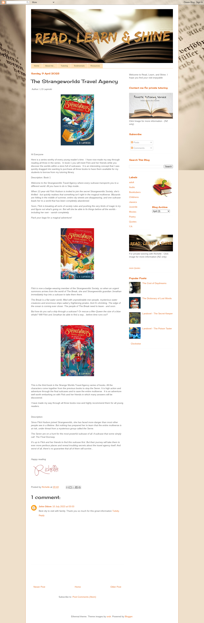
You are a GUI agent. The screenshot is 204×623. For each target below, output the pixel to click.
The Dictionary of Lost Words (157, 298)
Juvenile (133, 207)
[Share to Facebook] (76, 487)
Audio (132, 187)
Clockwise (136, 343)
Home (36, 66)
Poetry (132, 216)
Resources (95, 66)
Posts (136, 142)
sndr (109, 616)
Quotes (132, 221)
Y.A (130, 226)
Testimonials (79, 66)
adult (131, 182)
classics (133, 202)
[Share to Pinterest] (79, 487)
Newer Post (39, 587)
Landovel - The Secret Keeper (157, 313)
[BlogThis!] (70, 487)
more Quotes (134, 268)
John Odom (45, 506)
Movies (132, 211)
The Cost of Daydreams (154, 283)
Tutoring (64, 66)
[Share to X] (73, 487)
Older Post (115, 587)
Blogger (128, 616)
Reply (41, 515)
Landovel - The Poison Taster (157, 328)
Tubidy (115, 511)
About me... (50, 66)
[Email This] (67, 487)
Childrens (134, 197)
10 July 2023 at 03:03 (63, 506)
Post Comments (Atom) (84, 597)
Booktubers (135, 192)
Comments (139, 148)
